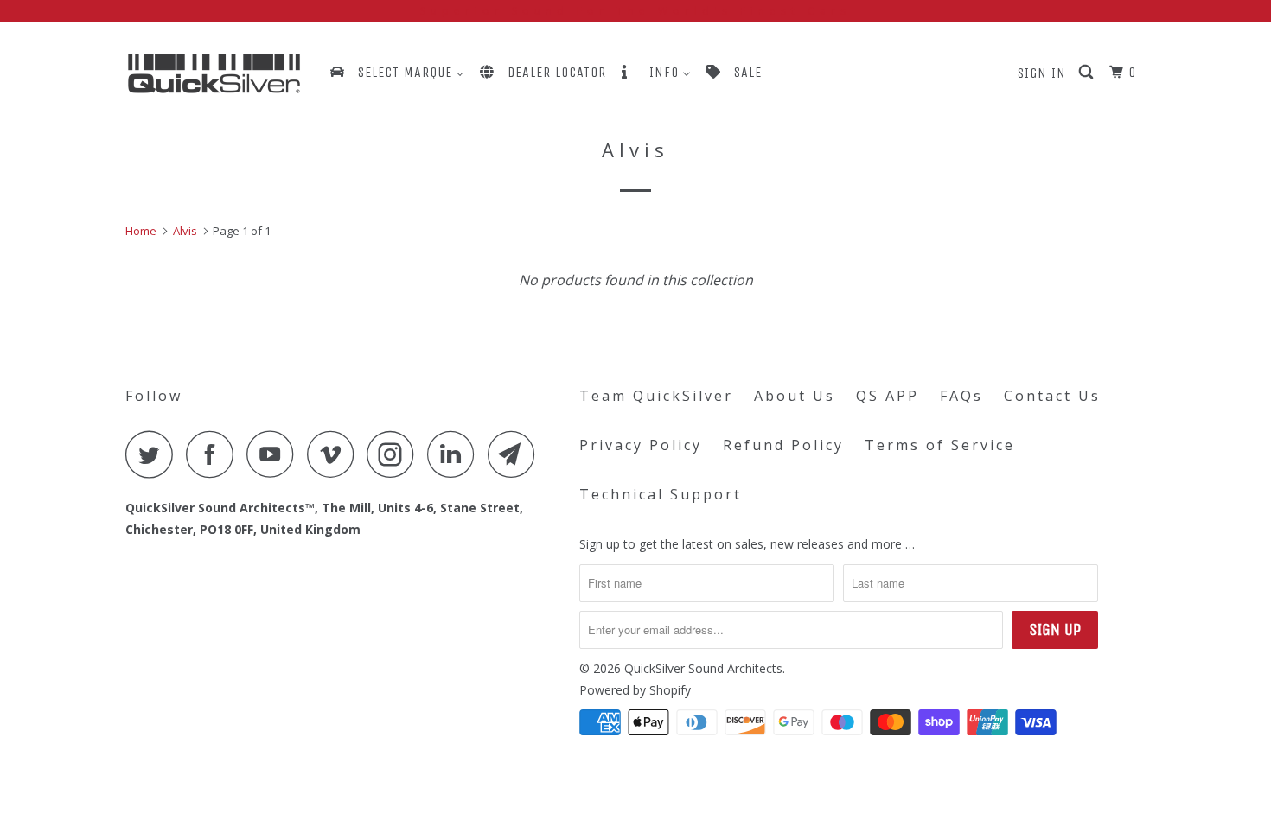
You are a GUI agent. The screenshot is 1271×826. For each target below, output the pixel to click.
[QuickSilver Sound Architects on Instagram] (395, 454)
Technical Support (660, 494)
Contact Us (1052, 395)
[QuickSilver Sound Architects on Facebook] (214, 454)
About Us (794, 395)
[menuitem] (396, 72)
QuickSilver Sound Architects (703, 668)
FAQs (961, 395)
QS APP (887, 395)
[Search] (1088, 72)
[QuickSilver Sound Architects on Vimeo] (335, 454)
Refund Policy (783, 444)
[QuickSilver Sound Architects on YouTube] (274, 454)
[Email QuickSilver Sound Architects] (516, 454)
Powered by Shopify (635, 690)
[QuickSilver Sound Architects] (214, 74)
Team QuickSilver (656, 395)
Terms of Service (940, 444)
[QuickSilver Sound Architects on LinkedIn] (455, 454)
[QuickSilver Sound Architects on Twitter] (153, 454)
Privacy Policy (640, 444)
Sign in (1042, 73)
